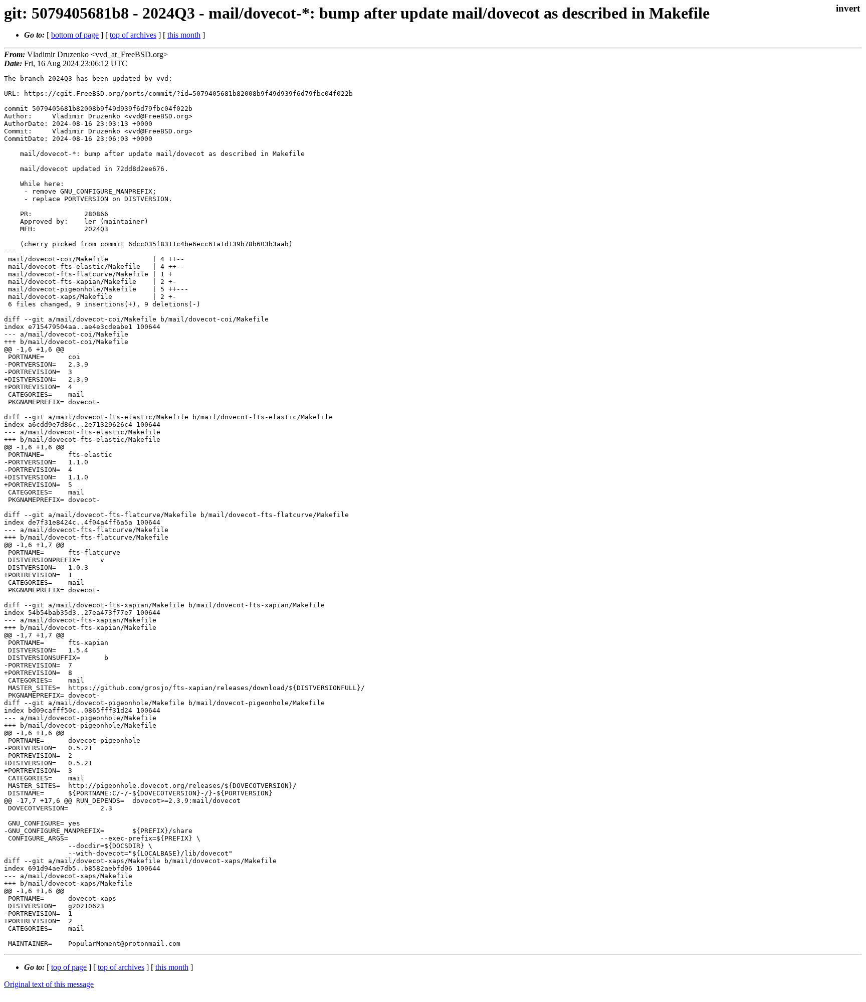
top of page (69, 967)
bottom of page (75, 35)
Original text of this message (49, 984)
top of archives (133, 35)
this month (183, 35)
